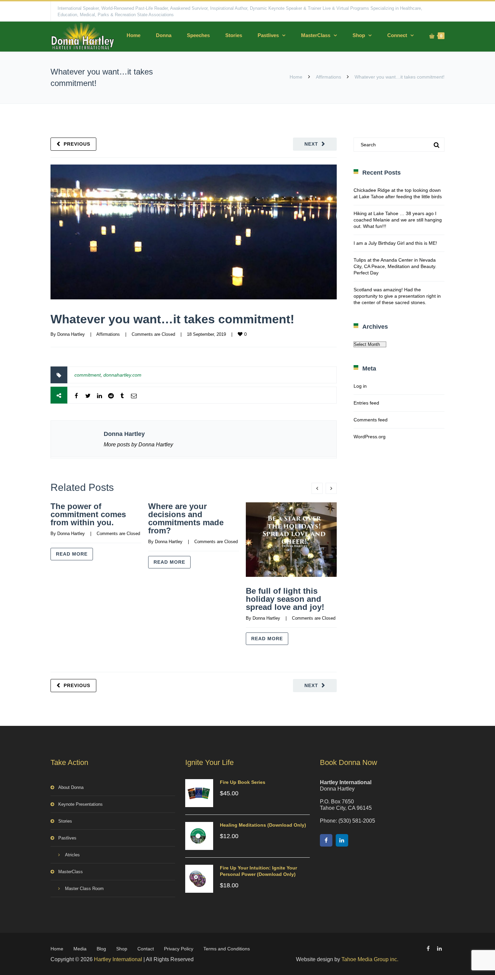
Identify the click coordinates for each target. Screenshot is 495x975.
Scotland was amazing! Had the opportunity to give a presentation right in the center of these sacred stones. (397, 296)
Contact (145, 948)
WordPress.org (370, 436)
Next (311, 144)
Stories (233, 35)
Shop (359, 35)
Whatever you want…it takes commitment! (172, 319)
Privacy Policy (178, 948)
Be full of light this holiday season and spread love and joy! (285, 599)
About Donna (71, 787)
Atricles (72, 854)
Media (80, 948)
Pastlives (268, 35)
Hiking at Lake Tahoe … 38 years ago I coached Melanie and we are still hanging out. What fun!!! (398, 220)
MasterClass (315, 35)
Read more (72, 554)
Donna (163, 35)
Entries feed (366, 403)
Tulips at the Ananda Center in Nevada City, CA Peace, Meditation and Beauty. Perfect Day (395, 266)
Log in (360, 386)
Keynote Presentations (80, 804)
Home (133, 35)
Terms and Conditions (226, 948)
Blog (101, 948)
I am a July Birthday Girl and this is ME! (395, 243)
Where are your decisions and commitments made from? (186, 518)
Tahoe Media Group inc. (369, 959)
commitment (87, 375)
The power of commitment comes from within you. (88, 514)
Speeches (198, 35)
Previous (77, 144)
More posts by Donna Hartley (138, 444)
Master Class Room (84, 888)
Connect (397, 35)
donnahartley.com (122, 375)
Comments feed (371, 419)
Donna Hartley (71, 334)
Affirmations (328, 77)
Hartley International (118, 959)
